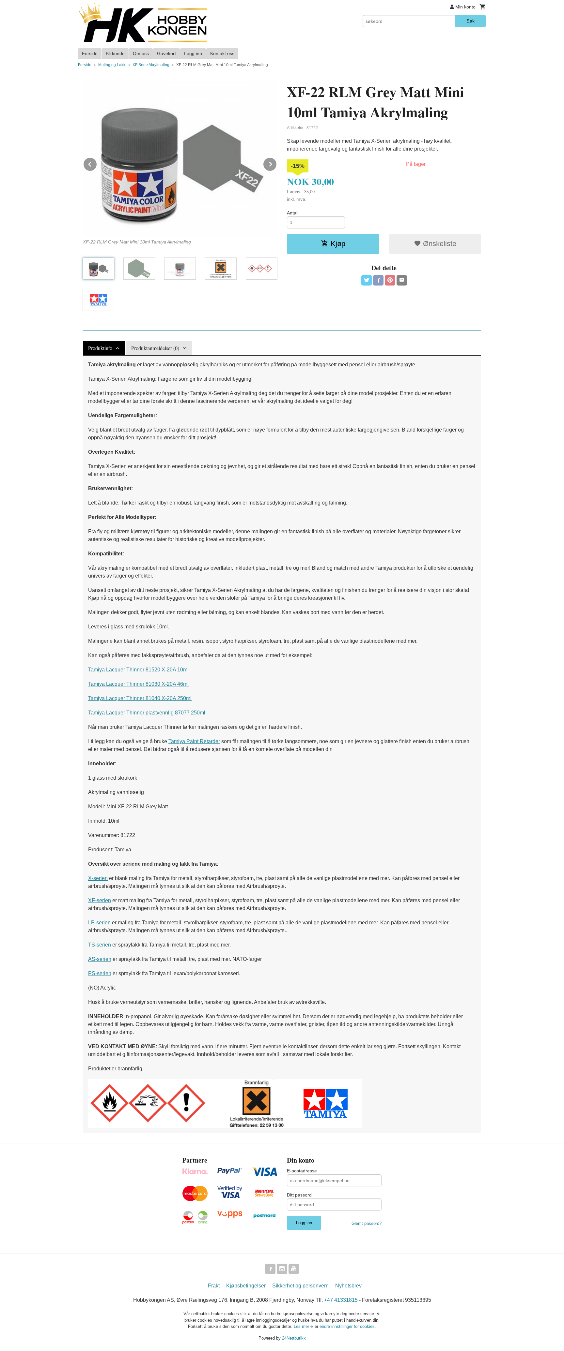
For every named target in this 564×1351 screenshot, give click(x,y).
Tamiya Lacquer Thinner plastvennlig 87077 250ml (146, 712)
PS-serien (99, 973)
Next (276, 163)
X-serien (98, 878)
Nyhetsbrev (348, 1285)
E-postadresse (302, 1170)
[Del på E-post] (402, 280)
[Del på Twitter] (366, 280)
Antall (292, 212)
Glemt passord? (367, 1223)
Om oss (141, 53)
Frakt (214, 1285)
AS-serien (99, 959)
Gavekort (166, 53)
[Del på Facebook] (378, 280)
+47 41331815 (341, 1300)
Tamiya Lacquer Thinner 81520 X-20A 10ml (138, 669)
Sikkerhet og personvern (300, 1285)
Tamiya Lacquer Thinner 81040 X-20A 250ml (140, 698)
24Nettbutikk (294, 1338)
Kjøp (338, 244)
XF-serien (99, 900)
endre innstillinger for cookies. (348, 1326)
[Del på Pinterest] (390, 280)
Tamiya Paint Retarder (194, 741)
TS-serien (99, 944)
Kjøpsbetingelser (246, 1285)
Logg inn (193, 53)
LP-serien (99, 922)
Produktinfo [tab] (100, 348)
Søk (470, 20)
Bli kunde (115, 53)
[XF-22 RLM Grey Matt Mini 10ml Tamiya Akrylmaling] (180, 158)
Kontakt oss (222, 53)
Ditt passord (299, 1194)
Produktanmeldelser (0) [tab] (155, 348)
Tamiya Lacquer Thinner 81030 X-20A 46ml (138, 684)
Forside (90, 53)
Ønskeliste (438, 244)
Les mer (302, 1326)
